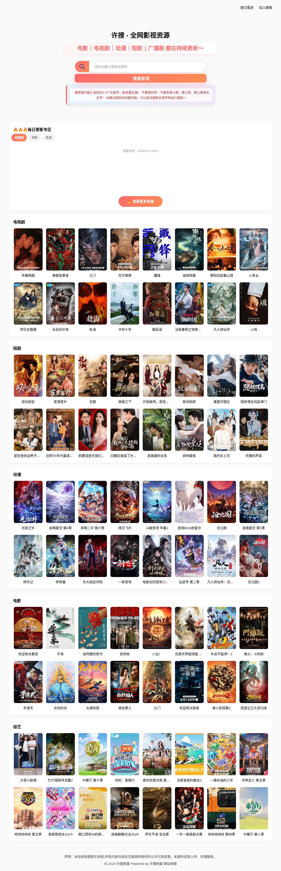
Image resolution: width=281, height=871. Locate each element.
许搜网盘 (156, 863)
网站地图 (170, 863)
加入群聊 (265, 7)
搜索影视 (141, 78)
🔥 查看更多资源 (140, 201)
